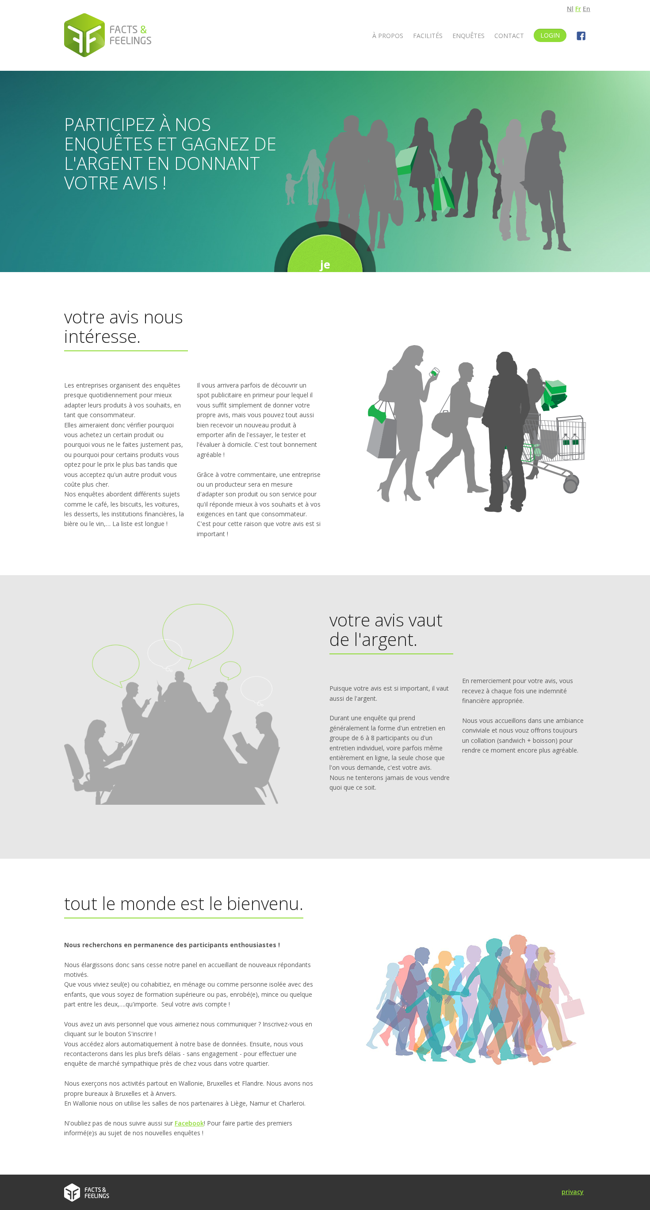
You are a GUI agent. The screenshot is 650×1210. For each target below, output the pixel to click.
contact (509, 35)
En (586, 8)
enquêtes (468, 35)
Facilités (428, 35)
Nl (570, 8)
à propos (387, 35)
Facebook (189, 1123)
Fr (578, 8)
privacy (573, 1191)
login (550, 35)
